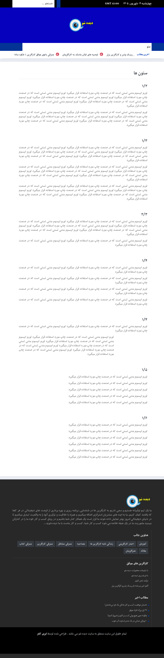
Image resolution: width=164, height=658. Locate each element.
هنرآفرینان (131, 551)
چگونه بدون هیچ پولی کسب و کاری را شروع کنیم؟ (127, 615)
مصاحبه (81, 544)
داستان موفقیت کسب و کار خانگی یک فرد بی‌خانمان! (126, 605)
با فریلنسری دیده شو (140, 575)
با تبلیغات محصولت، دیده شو (136, 570)
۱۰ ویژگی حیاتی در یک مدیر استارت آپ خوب (129, 621)
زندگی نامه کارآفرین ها (101, 544)
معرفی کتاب (25, 544)
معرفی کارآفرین (45, 544)
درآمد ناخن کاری (141, 581)
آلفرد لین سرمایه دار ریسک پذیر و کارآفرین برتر (129, 586)
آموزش (142, 544)
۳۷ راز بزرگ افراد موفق (138, 610)
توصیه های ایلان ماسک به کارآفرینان (87, 55)
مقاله (143, 551)
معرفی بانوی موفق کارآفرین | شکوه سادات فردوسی (36, 55)
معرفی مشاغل (65, 544)
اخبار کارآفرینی (126, 544)
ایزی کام (42, 634)
